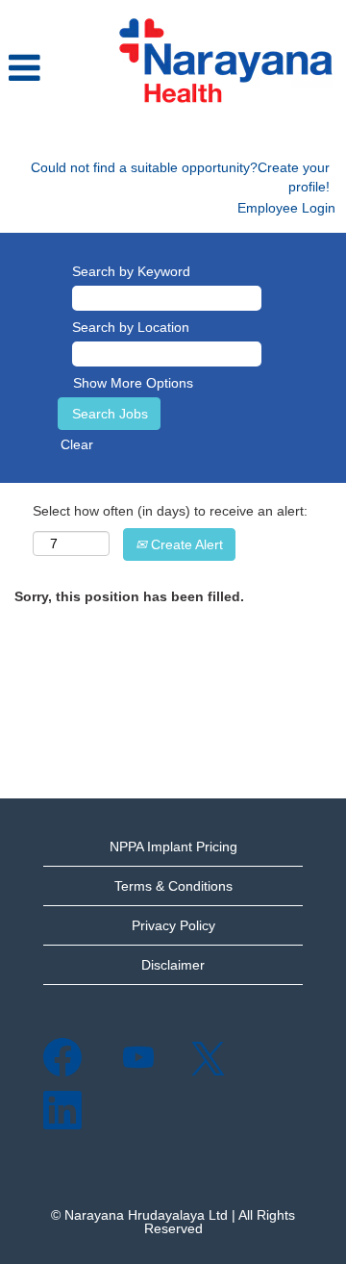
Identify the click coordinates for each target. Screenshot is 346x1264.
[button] (52, 68)
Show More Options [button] (133, 383)
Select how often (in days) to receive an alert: (170, 510)
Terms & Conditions (173, 886)
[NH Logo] (224, 62)
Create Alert (185, 544)
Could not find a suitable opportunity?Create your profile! (180, 177)
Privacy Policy (173, 925)
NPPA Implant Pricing (173, 846)
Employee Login (286, 207)
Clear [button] (77, 444)
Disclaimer (173, 965)
